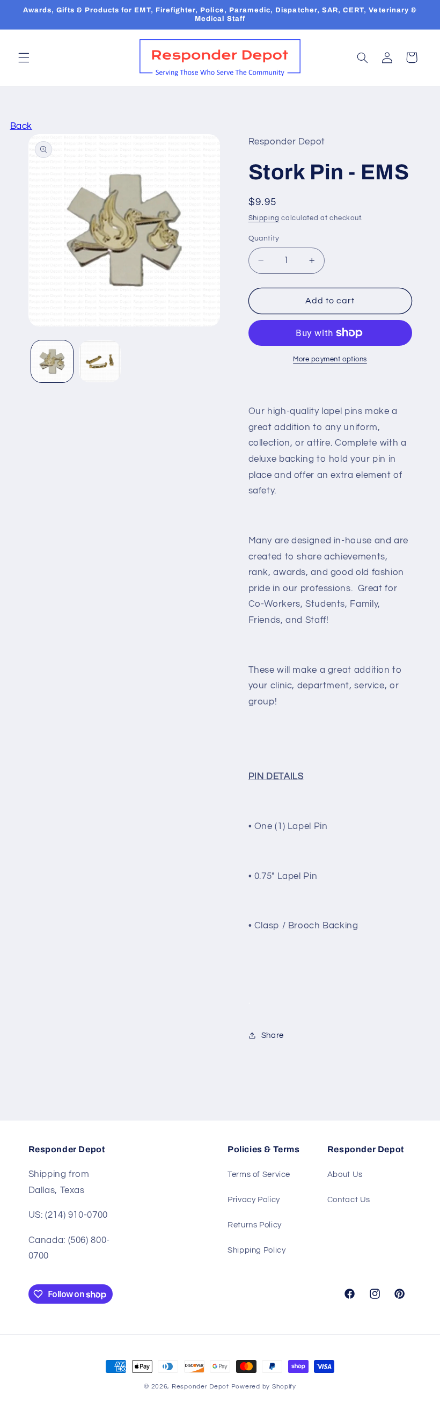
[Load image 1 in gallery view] (52, 361)
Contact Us (348, 1200)
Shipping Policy (256, 1250)
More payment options (330, 359)
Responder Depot (200, 1387)
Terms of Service (259, 1174)
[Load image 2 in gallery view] (100, 361)
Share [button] (272, 1035)
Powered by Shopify (263, 1387)
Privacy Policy (254, 1200)
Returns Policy (255, 1225)
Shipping (264, 218)
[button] (23, 57)
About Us (345, 1174)
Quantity (264, 238)
